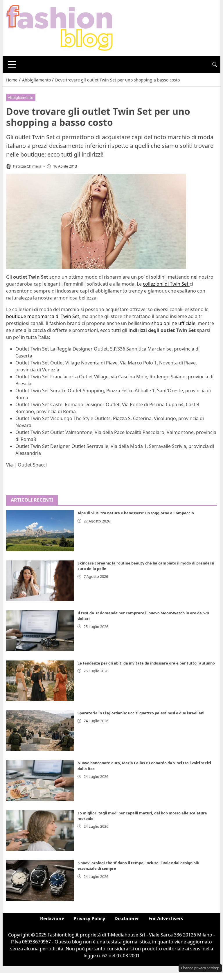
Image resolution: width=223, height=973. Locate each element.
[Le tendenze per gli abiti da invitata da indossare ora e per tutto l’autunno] (40, 680)
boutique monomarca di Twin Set (42, 316)
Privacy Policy (89, 918)
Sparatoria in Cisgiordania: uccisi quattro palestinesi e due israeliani (141, 713)
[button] (214, 64)
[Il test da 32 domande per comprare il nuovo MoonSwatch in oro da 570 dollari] (40, 630)
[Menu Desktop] (12, 64)
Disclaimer (126, 918)
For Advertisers (165, 918)
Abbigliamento (20, 97)
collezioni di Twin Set (166, 284)
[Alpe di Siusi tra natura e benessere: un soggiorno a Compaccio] (40, 530)
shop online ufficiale (173, 323)
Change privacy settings (200, 967)
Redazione (52, 918)
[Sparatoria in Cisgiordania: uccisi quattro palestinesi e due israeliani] (40, 730)
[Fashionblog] (59, 27)
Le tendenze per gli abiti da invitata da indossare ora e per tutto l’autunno (146, 663)
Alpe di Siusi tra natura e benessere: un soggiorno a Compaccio (136, 512)
